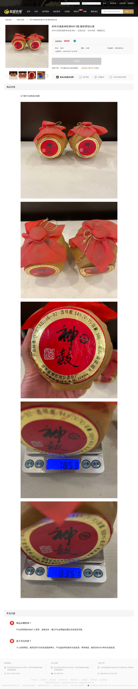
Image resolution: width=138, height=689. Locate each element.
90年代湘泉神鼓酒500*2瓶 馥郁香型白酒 (43, 20)
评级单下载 (74, 680)
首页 (28, 11)
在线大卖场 (20, 20)
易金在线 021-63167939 (108, 673)
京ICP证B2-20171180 (60, 685)
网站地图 (94, 680)
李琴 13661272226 (13, 673)
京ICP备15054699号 (78, 685)
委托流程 (53, 680)
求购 (85, 11)
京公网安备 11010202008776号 (100, 685)
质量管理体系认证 (44, 685)
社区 (36, 11)
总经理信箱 (103, 680)
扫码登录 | (113, 3)
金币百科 (45, 11)
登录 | (105, 3)
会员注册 (122, 3)
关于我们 (34, 680)
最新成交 (94, 11)
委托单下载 (63, 680)
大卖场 (67, 11)
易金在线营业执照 (29, 685)
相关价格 (75, 41)
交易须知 (43, 680)
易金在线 (8, 20)
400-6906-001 (58, 673)
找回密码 (131, 3)
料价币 (76, 11)
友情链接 (84, 680)
